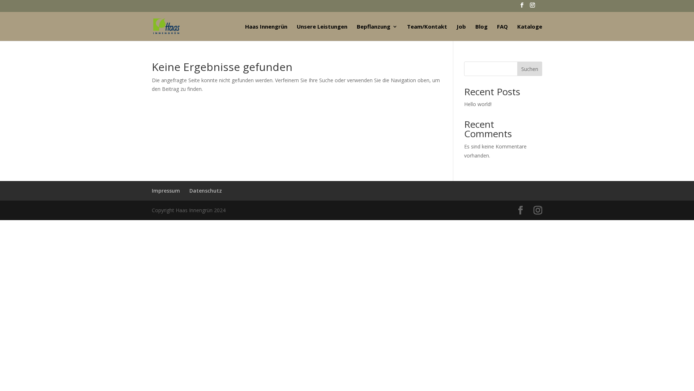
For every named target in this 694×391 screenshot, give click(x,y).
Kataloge (529, 27)
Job (461, 27)
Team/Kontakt (427, 27)
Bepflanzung (373, 27)
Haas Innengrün (266, 27)
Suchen (529, 69)
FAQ (502, 27)
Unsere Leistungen (322, 27)
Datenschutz (205, 190)
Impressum (166, 190)
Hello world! (478, 104)
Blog (481, 27)
